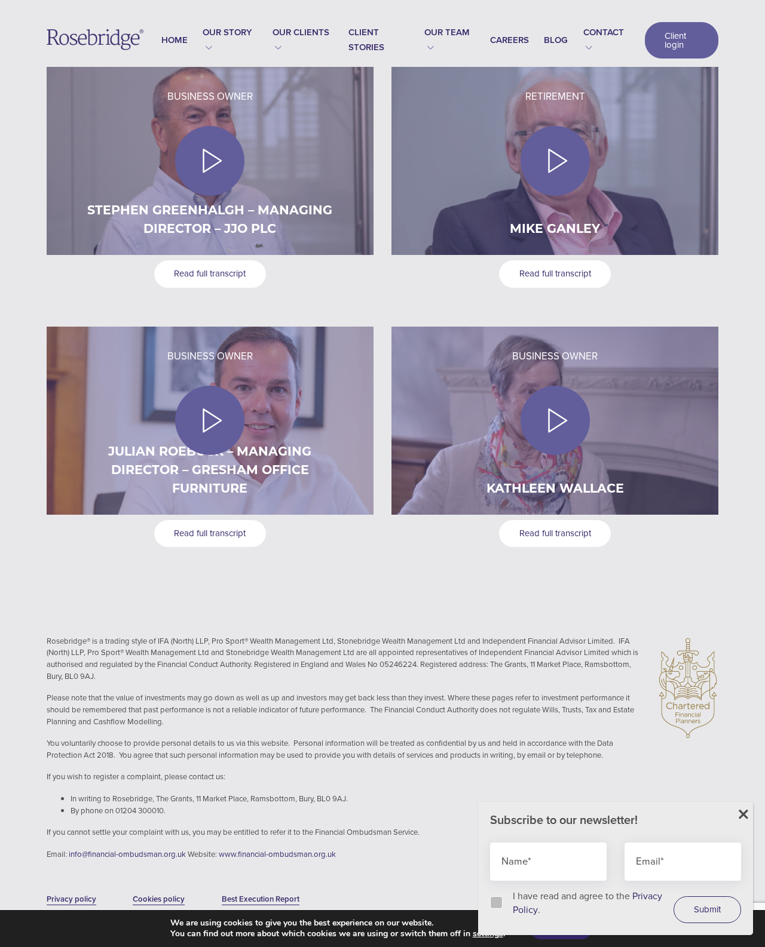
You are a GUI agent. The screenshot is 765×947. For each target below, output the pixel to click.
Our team (447, 32)
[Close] (743, 814)
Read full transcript (210, 273)
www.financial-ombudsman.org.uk (277, 854)
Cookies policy (159, 899)
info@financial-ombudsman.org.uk (128, 854)
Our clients (301, 32)
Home (174, 40)
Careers (509, 40)
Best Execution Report (260, 899)
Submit (707, 909)
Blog (556, 40)
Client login (675, 40)
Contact (603, 32)
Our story (227, 32)
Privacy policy (71, 899)
